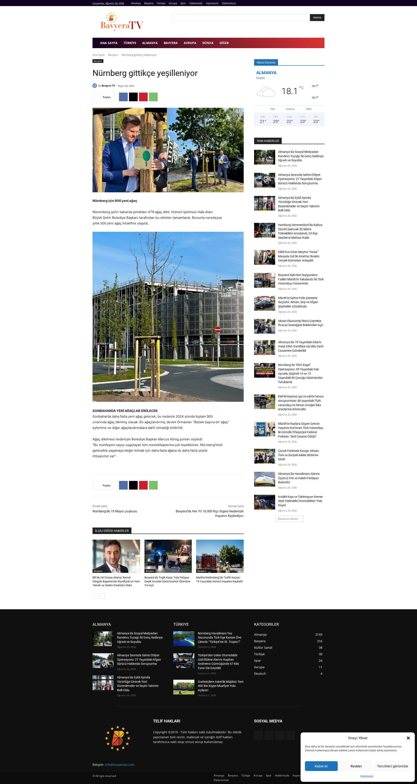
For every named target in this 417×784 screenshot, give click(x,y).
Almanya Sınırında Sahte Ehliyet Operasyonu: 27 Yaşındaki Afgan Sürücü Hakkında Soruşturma (300, 179)
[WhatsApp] (153, 97)
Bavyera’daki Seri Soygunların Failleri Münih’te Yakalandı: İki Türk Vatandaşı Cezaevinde (301, 279)
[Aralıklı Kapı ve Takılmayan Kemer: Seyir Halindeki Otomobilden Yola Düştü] (264, 502)
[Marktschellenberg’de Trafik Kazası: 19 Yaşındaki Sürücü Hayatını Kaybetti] (220, 556)
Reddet (356, 766)
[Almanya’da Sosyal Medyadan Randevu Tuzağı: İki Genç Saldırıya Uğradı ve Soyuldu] (264, 157)
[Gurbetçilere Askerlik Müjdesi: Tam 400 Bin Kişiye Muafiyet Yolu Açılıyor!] (183, 687)
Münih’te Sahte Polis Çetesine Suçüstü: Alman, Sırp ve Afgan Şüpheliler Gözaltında (298, 302)
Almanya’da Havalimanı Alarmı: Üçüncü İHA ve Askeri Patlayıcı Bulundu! (299, 478)
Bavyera (113, 55)
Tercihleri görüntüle (392, 766)
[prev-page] (95, 596)
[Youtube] (321, 3)
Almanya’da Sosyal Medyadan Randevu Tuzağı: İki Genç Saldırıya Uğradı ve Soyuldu (301, 156)
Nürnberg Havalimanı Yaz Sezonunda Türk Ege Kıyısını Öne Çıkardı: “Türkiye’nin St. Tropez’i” (219, 638)
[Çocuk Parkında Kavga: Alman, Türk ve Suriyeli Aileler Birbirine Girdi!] (264, 456)
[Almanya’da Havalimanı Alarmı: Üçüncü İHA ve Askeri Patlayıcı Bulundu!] (264, 479)
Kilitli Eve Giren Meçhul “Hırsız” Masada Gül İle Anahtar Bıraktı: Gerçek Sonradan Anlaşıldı (299, 256)
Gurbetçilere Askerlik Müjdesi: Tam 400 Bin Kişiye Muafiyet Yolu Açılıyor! (220, 686)
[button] (408, 738)
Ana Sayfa (99, 55)
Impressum (366, 775)
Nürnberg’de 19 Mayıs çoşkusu (115, 511)
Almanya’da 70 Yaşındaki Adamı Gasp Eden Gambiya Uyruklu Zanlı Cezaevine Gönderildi (300, 346)
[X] (133, 97)
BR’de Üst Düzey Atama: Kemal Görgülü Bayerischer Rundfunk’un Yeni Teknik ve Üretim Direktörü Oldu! (116, 581)
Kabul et (321, 766)
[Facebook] (312, 3)
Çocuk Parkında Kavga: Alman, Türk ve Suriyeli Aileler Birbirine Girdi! (298, 455)
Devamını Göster (288, 519)
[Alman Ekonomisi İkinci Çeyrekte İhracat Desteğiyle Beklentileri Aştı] (264, 326)
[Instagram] (316, 3)
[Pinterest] (143, 97)
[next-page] (102, 596)
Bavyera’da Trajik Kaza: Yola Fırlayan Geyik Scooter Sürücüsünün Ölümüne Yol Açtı (167, 581)
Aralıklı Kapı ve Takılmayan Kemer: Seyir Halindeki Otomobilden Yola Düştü (300, 501)
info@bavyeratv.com (119, 765)
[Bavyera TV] (129, 22)
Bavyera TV (108, 85)
